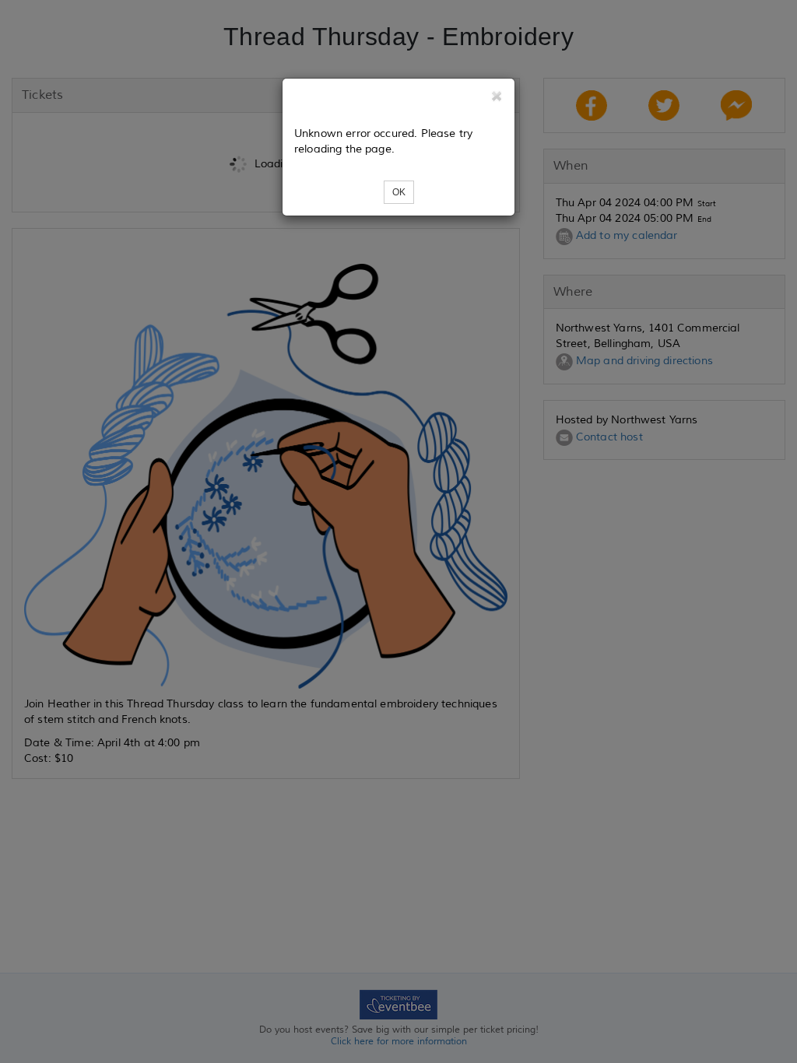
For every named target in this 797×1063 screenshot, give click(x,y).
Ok (399, 192)
